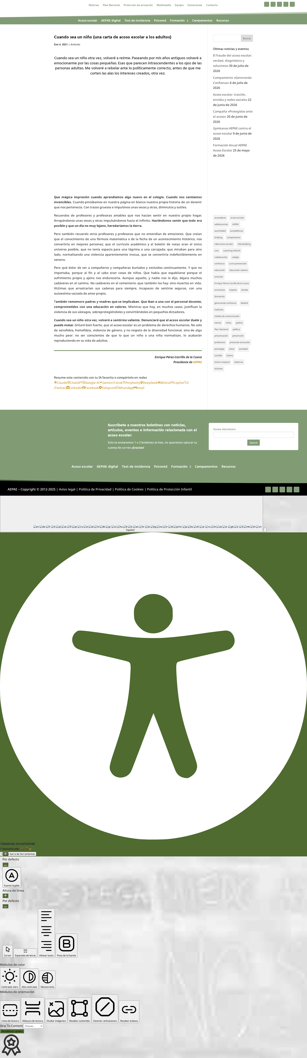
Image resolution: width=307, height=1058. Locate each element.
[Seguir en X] (273, 4)
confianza (219, 263)
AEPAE (197, 362)
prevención (238, 335)
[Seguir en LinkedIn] (285, 4)
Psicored (160, 21)
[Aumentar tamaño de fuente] (5, 854)
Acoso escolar (87, 21)
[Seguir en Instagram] (279, 4)
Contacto (212, 6)
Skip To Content (12, 1026)
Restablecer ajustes (12, 1031)
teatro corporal (222, 362)
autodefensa (236, 230)
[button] (265, 530)
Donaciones (195, 6)
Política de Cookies (129, 489)
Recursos (222, 21)
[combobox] (131, 514)
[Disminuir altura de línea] (5, 906)
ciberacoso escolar (223, 243)
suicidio (218, 355)
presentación (221, 335)
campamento (233, 237)
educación (219, 270)
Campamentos (202, 21)
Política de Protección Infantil (169, 489)
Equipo (179, 6)
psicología (219, 348)
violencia (238, 362)
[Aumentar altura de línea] (5, 895)
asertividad (220, 230)
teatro (230, 355)
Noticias (94, 6)
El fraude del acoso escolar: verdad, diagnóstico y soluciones (232, 60)
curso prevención (238, 263)
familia (244, 289)
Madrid (244, 302)
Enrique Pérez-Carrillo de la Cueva (231, 283)
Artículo (75, 44)
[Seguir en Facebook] (266, 4)
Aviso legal (67, 489)
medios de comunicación (226, 316)
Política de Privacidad (95, 489)
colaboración (220, 257)
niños (228, 322)
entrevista (219, 289)
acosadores (220, 217)
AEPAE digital (111, 21)
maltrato (218, 309)
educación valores (238, 270)
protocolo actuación (240, 342)
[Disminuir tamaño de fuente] (5, 864)
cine (216, 250)
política (236, 329)
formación (219, 296)
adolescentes (221, 224)
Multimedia (164, 6)
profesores (219, 342)
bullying (218, 237)
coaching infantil (231, 250)
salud (231, 348)
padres (239, 322)
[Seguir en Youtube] (292, 4)
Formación (177, 21)
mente (217, 322)
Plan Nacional (111, 6)
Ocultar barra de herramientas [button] (18, 854)
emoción (218, 276)
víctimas (218, 368)
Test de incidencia (137, 21)
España (233, 289)
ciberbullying (244, 243)
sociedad (243, 348)
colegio (235, 257)
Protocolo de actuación (138, 6)
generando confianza (225, 302)
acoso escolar (237, 217)
